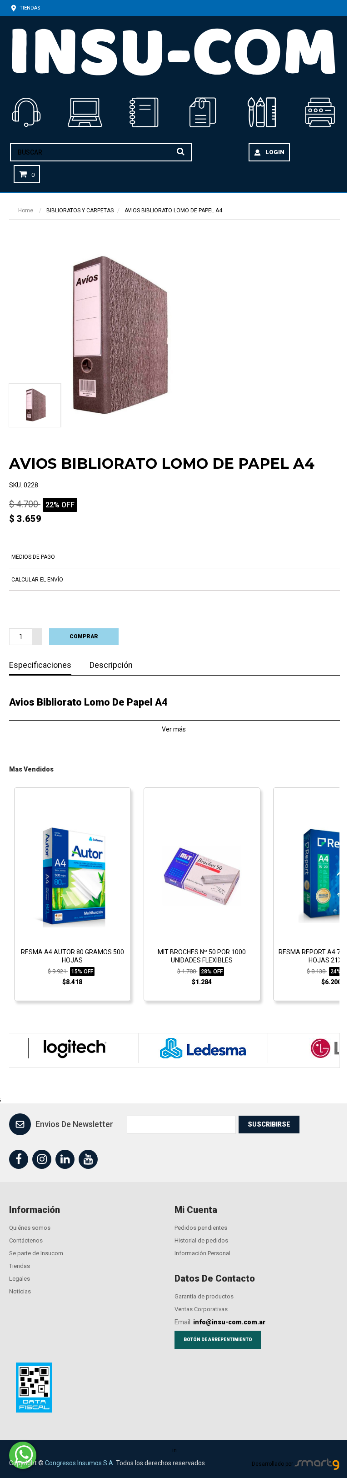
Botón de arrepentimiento (218, 1339)
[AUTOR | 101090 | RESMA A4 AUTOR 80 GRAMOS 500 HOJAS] (72, 875)
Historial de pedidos (201, 1240)
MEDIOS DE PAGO (33, 557)
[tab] (34, 405)
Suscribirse (269, 1124)
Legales (19, 1278)
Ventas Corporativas (201, 1309)
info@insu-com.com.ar (229, 1322)
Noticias (20, 1291)
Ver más (174, 729)
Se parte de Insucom (36, 1253)
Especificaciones (40, 665)
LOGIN (274, 152)
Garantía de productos (204, 1296)
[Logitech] (73, 1048)
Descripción (111, 665)
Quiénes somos (29, 1227)
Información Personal (202, 1253)
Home (25, 210)
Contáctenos (26, 1240)
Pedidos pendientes (200, 1227)
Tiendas (29, 8)
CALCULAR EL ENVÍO (37, 579)
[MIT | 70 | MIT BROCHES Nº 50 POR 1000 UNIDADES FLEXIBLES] (202, 875)
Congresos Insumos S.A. (80, 1463)
